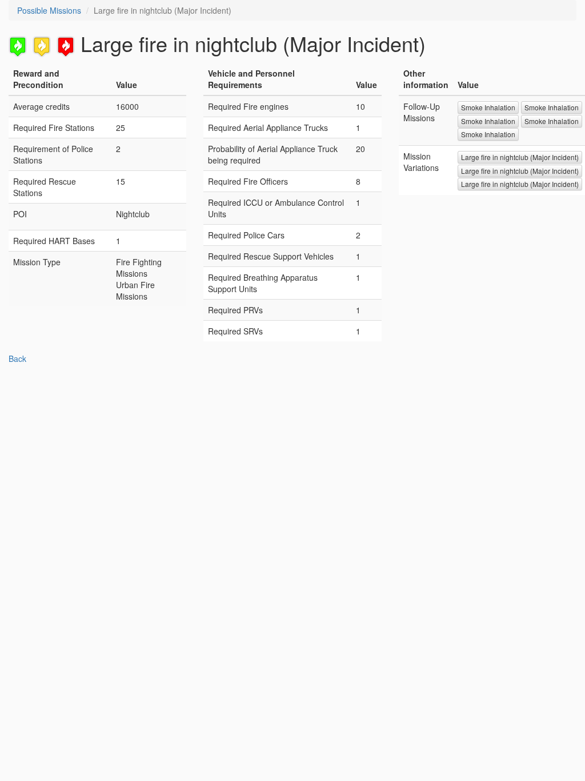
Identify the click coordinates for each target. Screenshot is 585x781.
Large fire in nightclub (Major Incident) (520, 157)
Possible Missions (49, 10)
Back (17, 358)
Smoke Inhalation (488, 107)
